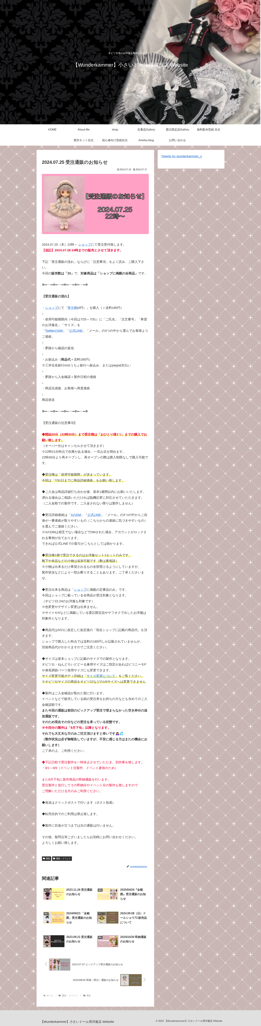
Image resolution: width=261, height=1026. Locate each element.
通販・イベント (63, 858)
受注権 (72, 308)
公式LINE (76, 330)
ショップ (84, 244)
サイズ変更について (101, 676)
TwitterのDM (54, 330)
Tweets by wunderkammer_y (181, 156)
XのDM (76, 515)
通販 (48, 858)
